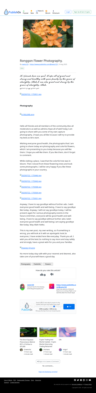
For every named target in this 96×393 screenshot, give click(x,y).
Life (60, 340)
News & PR (40, 12)
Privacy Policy (88, 384)
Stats (32, 380)
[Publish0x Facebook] (75, 380)
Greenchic (27, 349)
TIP (70, 307)
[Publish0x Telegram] (81, 380)
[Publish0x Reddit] (84, 380)
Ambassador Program (23, 380)
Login (68, 12)
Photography (25, 264)
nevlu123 (25, 64)
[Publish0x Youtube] (90, 380)
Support (6, 382)
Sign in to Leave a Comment (49, 361)
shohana (46, 349)
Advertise (38, 380)
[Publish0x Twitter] (78, 380)
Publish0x (37, 264)
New (32, 13)
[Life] (67, 332)
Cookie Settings (15, 382)
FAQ (14, 380)
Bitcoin (47, 13)
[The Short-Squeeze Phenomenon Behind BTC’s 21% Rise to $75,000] (28, 332)
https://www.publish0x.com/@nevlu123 (44, 64)
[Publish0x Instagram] (87, 380)
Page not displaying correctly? (48, 372)
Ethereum (56, 13)
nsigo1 (65, 349)
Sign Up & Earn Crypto (82, 12)
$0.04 (22, 68)
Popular (25, 13)
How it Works (8, 380)
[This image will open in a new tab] (48, 94)
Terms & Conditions (77, 384)
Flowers (48, 264)
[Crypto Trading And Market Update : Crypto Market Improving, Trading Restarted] (48, 332)
